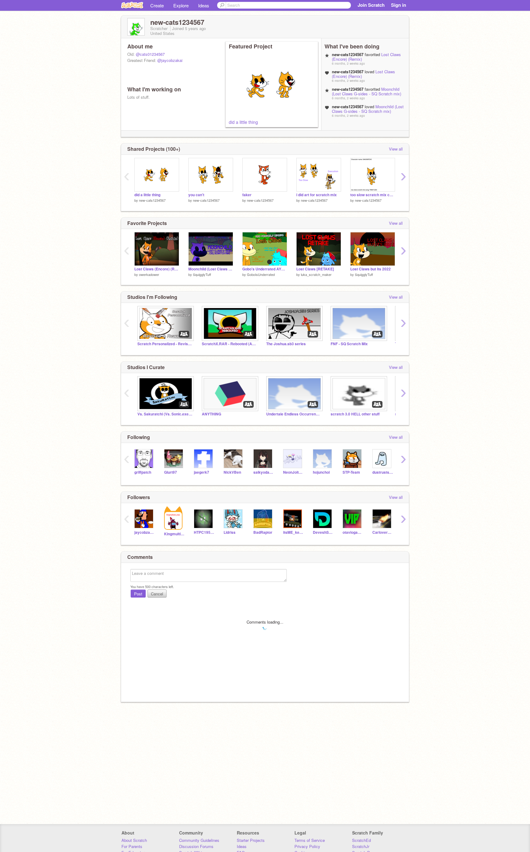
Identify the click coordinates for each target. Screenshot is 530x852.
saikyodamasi (263, 472)
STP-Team (351, 472)
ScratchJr (360, 846)
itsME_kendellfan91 (293, 532)
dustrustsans (382, 472)
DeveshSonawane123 (323, 532)
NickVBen (232, 472)
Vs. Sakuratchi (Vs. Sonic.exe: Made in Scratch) (165, 414)
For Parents (131, 846)
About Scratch (134, 840)
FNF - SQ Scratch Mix (349, 343)
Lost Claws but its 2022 (370, 269)
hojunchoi (321, 472)
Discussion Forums (196, 846)
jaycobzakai (144, 532)
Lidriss (230, 532)
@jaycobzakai (169, 60)
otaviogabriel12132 (353, 532)
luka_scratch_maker (316, 274)
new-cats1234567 (152, 200)
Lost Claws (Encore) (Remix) (156, 269)
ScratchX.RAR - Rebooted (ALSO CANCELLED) (229, 343)
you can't (196, 194)
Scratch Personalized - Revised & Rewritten (165, 343)
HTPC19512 (204, 532)
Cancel (157, 594)
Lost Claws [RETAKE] (315, 269)
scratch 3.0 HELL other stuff (355, 414)
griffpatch (142, 472)
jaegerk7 (201, 472)
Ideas (203, 5)
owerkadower (149, 274)
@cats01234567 (150, 54)
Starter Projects (251, 840)
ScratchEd (361, 840)
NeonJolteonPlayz (293, 472)
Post (138, 594)
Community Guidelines (199, 840)
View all (396, 149)
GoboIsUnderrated (261, 274)
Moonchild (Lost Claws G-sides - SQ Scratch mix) (366, 91)
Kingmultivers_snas (174, 534)
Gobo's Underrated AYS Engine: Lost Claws (264, 269)
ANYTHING (211, 414)
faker (247, 194)
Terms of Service (309, 840)
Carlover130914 (382, 532)
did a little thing (243, 122)
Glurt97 (170, 472)
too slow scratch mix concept (372, 194)
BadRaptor (262, 532)
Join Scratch (371, 5)
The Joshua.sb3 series (286, 343)
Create (157, 5)
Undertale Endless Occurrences (293, 414)
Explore (181, 5)
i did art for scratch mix (316, 194)
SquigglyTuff (202, 274)
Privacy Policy (307, 846)
